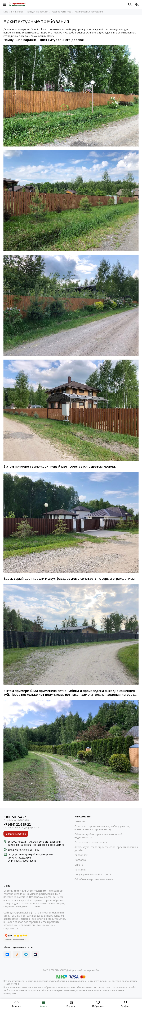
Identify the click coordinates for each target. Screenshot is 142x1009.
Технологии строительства (90, 842)
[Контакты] (136, 4)
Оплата (78, 864)
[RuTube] (35, 954)
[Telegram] (26, 954)
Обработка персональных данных (94, 879)
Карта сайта (93, 970)
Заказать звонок (16, 833)
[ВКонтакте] (7, 954)
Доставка (80, 859)
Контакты (80, 869)
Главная (7, 11)
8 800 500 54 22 (14, 817)
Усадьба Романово (61, 11)
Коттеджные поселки (37, 11)
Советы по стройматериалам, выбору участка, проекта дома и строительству (102, 828)
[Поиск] (129, 4)
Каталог (19, 11)
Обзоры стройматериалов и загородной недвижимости (98, 836)
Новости (79, 821)
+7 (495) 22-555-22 (17, 824)
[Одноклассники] (16, 954)
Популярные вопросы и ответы (93, 874)
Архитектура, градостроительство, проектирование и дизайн (106, 849)
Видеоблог (80, 855)
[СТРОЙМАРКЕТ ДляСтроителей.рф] (17, 4)
